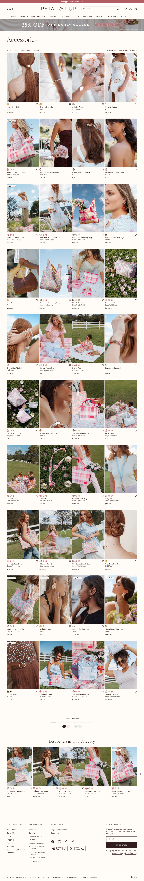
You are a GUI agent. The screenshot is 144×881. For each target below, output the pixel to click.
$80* (82, 2)
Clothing (53, 16)
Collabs (32, 840)
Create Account (57, 833)
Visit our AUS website (37, 858)
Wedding (66, 16)
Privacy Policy (35, 877)
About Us (32, 829)
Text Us (9, 836)
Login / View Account (59, 829)
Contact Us (11, 833)
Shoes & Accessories (106, 16)
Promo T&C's (83, 877)
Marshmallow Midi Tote (121, 793)
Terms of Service (59, 877)
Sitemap (93, 877)
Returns (10, 843)
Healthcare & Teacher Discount (37, 853)
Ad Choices (46, 877)
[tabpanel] (72, 778)
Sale (123, 16)
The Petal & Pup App (36, 836)
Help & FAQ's (12, 829)
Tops (76, 16)
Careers (32, 833)
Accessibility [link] (11, 846)
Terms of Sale (72, 877)
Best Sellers (38, 16)
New (13, 16)
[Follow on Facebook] (52, 841)
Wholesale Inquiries (36, 843)
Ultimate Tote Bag (40, 793)
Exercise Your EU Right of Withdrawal (16, 851)
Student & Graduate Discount (36, 847)
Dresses (23, 16)
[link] (72, 25)
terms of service (130, 853)
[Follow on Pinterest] (66, 841)
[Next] (80, 726)
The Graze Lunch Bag (16, 793)
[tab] (72, 741)
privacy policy (117, 853)
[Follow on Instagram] (59, 841)
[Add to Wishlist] (37, 104)
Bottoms (87, 16)
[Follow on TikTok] (73, 841)
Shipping (10, 840)
